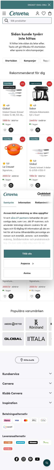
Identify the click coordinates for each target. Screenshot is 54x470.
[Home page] (19, 14)
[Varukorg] (50, 13)
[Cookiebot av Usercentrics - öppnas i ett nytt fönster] (38, 194)
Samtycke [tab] (8, 202)
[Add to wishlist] (5, 130)
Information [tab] (24, 202)
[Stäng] (49, 5)
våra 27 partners (20, 217)
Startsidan (11, 60)
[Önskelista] (44, 13)
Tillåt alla (27, 253)
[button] (6, 20)
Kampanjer (30, 60)
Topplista (48, 60)
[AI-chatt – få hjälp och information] (46, 462)
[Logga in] (37, 13)
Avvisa (27, 273)
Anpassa (25, 263)
